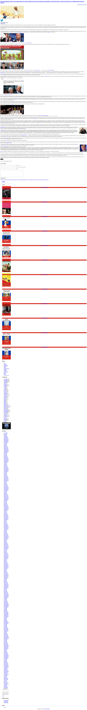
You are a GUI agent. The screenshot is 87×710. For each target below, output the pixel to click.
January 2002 (6, 664)
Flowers (5, 372)
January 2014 (6, 554)
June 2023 (5, 463)
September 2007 (6, 616)
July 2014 (5, 549)
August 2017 (6, 519)
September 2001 (6, 667)
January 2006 (6, 629)
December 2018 (6, 506)
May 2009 (5, 600)
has (5, 28)
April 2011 (5, 581)
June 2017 (5, 521)
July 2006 (5, 624)
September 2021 (6, 480)
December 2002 (6, 655)
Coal (4, 387)
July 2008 (5, 608)
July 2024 (5, 453)
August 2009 (6, 597)
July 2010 (5, 588)
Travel (5, 374)
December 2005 (6, 630)
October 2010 (6, 586)
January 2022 (6, 477)
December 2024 (6, 449)
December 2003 (6, 645)
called (47, 76)
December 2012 (6, 565)
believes (6, 146)
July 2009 (5, 598)
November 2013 (6, 556)
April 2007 (5, 620)
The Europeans (3, 130)
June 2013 (5, 560)
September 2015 (6, 538)
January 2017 (6, 525)
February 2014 (6, 553)
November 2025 (6, 440)
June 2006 (5, 625)
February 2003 (6, 653)
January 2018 (6, 515)
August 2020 (6, 490)
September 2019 (6, 499)
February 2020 (6, 495)
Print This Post (84, 4)
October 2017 (6, 518)
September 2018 (6, 509)
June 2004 (5, 640)
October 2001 (6, 666)
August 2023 (6, 462)
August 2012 (6, 568)
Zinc (4, 421)
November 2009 (6, 595)
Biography (5, 382)
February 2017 (6, 524)
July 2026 (5, 433)
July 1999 (5, 675)
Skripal (5, 413)
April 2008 (5, 610)
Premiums (5, 369)
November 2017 (6, 517)
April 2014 (5, 552)
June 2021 (5, 482)
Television (5, 366)
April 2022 (5, 475)
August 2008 (6, 607)
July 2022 (5, 472)
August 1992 (6, 684)
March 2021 (5, 484)
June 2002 (5, 660)
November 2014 (6, 546)
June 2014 (5, 550)
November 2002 (6, 656)
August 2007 (6, 617)
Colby (1, 151)
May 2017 (5, 522)
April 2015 (5, 542)
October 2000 (6, 672)
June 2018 (5, 511)
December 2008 (6, 604)
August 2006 (6, 623)
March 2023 (5, 466)
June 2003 (5, 650)
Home (3, 181)
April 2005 (5, 633)
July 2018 (5, 510)
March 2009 (5, 601)
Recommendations (6, 368)
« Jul (3, 696)
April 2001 (5, 669)
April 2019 (5, 503)
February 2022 (6, 476)
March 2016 (5, 533)
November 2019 (6, 497)
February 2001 (6, 670)
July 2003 (5, 649)
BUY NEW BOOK (44, 187)
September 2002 (6, 657)
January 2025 (6, 448)
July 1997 (5, 680)
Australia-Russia (6, 381)
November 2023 (6, 459)
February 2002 (6, 663)
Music (5, 373)
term (76, 144)
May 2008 (5, 609)
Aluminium (5, 379)
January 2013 (6, 564)
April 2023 (5, 465)
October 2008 (6, 605)
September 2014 (6, 548)
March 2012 (5, 572)
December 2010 (6, 584)
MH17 (5, 401)
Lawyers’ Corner (6, 375)
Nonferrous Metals (6, 406)
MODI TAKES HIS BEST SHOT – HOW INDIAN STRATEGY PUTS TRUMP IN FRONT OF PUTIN (32, 179)
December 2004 (6, 636)
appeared (16, 98)
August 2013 (6, 558)
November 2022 (6, 469)
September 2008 (6, 606)
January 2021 (6, 486)
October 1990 (6, 687)
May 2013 (5, 561)
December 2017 (6, 516)
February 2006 (6, 628)
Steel (4, 414)
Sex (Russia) (6, 412)
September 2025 (6, 441)
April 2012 (5, 571)
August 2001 (6, 668)
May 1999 (5, 677)
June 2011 (5, 579)
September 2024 (6, 451)
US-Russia (5, 420)
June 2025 (5, 444)
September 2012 (6, 567)
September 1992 (6, 683)
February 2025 (6, 447)
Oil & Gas (5, 407)
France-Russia (6, 394)
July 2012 (5, 569)
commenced (17, 44)
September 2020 (6, 489)
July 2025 (5, 443)
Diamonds (5, 390)
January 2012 (6, 574)
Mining (5, 404)
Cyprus (5, 389)
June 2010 (5, 589)
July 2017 (5, 520)
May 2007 (5, 619)
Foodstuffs (5, 393)
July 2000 (5, 673)
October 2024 (6, 450)
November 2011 (6, 575)
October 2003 (6, 647)
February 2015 (6, 544)
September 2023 (6, 461)
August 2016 (6, 529)
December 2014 (6, 545)
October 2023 (6, 460)
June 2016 (5, 531)
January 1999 (6, 679)
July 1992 (5, 685)
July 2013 (5, 559)
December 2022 (6, 468)
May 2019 (5, 502)
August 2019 (6, 500)
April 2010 (5, 591)
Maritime (5, 399)
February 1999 (6, 678)
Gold (4, 395)
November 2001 (6, 665)
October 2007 (6, 615)
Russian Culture (6, 410)
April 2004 (5, 642)
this (19, 61)
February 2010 (6, 592)
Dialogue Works (6, 700)
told (82, 120)
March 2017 (5, 523)
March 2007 (5, 621)
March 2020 (5, 494)
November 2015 (6, 536)
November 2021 (6, 479)
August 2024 (6, 452)
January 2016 (6, 535)
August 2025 (6, 442)
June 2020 (5, 492)
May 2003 (5, 651)
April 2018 (5, 513)
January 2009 (6, 603)
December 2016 (6, 526)
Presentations (6, 365)
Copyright (5, 371)
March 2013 (5, 562)
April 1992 (5, 686)
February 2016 (6, 534)
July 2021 (5, 481)
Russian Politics (6, 411)
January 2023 (6, 467)
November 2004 (6, 637)
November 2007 (6, 614)
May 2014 (5, 551)
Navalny (5, 405)
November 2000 (6, 671)
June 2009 (5, 599)
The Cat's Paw (6, 416)
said (41, 124)
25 (4, 694)
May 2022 (5, 474)
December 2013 (6, 555)
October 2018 (6, 508)
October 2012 (6, 566)
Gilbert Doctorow (37, 70)
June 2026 (5, 434)
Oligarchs (5, 408)
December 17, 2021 (9, 142)
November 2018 (6, 507)
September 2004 (6, 638)
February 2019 (6, 505)
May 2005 (5, 632)
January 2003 (6, 654)
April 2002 (5, 661)
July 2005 (5, 631)
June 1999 (5, 676)
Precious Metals (6, 409)
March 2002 (5, 662)
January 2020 (6, 496)
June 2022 (5, 473)
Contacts (5, 370)
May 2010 (5, 590)
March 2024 (5, 456)
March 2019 (5, 504)
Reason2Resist (6, 702)
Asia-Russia (5, 380)
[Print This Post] (79, 4)
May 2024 (5, 454)
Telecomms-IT (6, 415)
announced (27, 71)
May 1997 (5, 681)
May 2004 (5, 641)
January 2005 (6, 635)
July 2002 (5, 659)
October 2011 (6, 576)
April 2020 (5, 493)
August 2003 (6, 648)
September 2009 (6, 596)
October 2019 (6, 498)
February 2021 (6, 485)
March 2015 (5, 543)
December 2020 (6, 487)
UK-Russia (5, 418)
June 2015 (5, 540)
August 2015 (6, 539)
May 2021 (5, 483)
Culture (5, 388)
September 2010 (6, 587)
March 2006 (5, 627)
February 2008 (6, 612)
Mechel (5, 400)
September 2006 (6, 622)
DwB (5, 391)
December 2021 (6, 478)
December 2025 (6, 439)
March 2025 (5, 446)
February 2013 (6, 563)
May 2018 (5, 512)
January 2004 (6, 644)
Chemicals (5, 384)
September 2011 (6, 577)
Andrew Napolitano (51, 70)
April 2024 (5, 455)
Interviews (5, 364)
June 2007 (5, 618)
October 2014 (6, 547)
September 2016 (6, 528)
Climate (5, 386)
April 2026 (5, 436)
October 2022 (6, 470)
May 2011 (5, 580)
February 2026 (6, 437)
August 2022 (6, 471)
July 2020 (5, 491)
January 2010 (6, 593)
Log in (5, 707)
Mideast (5, 402)
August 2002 (6, 658)
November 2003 (6, 646)
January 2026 (6, 438)
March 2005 (5, 634)
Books (5, 363)
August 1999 (6, 674)
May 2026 (5, 435)
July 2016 (5, 530)
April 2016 (5, 532)
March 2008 (5, 611)
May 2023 (5, 464)
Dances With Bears (47, 708)
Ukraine (5, 419)
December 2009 (6, 594)
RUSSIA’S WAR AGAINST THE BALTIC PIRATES (9, 179)
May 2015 (5, 541)
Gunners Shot (6, 701)
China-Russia (6, 385)
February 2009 (6, 602)
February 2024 (6, 457)
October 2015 (6, 537)
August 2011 (6, 578)
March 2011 (5, 582)
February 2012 (6, 573)
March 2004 (5, 643)
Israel (5, 398)
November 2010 (6, 585)
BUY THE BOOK (44, 216)
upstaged (12, 103)
